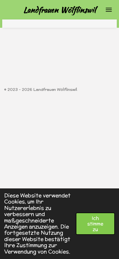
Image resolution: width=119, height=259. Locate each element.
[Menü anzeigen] (109, 9)
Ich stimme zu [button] (95, 224)
